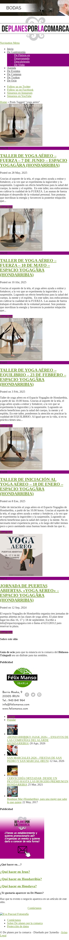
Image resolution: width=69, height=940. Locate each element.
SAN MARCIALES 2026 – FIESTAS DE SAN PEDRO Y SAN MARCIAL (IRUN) (34, 759)
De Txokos (13, 77)
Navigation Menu (10, 42)
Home (3, 102)
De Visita (19, 64)
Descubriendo (22, 61)
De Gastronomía (16, 52)
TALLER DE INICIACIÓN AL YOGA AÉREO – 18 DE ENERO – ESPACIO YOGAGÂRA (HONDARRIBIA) (31, 486)
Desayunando (22, 58)
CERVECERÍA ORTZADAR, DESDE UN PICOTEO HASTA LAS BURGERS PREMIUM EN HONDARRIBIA (37, 781)
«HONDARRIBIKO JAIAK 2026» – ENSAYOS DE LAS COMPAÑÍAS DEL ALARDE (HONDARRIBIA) (37, 740)
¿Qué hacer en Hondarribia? (21, 879)
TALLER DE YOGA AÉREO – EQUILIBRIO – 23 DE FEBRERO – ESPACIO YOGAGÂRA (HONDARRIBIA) (33, 377)
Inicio (10, 48)
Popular (11, 719)
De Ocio (12, 80)
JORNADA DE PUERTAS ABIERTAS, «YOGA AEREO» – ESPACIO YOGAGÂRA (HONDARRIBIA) (29, 593)
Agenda (11, 67)
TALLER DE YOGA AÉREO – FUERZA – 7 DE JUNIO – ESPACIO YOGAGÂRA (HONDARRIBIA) (33, 160)
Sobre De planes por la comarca (25, 923)
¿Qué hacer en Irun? (15, 872)
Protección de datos (18, 926)
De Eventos (13, 71)
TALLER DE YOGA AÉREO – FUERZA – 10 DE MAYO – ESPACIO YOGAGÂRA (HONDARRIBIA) (28, 267)
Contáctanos (34, 908)
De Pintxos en (22, 55)
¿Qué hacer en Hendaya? (18, 886)
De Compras (14, 74)
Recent (11, 716)
